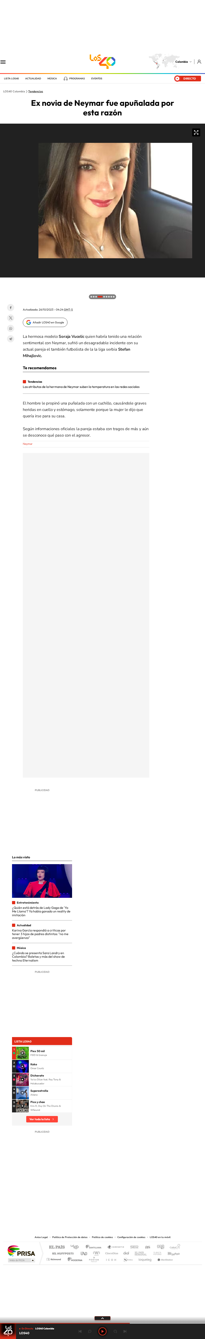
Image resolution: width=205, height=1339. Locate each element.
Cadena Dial (126, 1252)
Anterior (80, 1331)
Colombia (181, 62)
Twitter (10, 318)
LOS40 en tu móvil (160, 1237)
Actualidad (33, 78)
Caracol (174, 1247)
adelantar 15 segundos (115, 1331)
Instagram (94, 1210)
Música (52, 78)
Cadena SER (133, 1247)
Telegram (10, 338)
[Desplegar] (102, 1318)
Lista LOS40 (11, 78)
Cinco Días (111, 1252)
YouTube (102, 1210)
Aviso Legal (41, 1237)
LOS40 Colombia (102, 61)
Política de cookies (102, 1237)
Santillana (95, 1247)
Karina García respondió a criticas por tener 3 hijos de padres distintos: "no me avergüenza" (40, 934)
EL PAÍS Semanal (141, 1252)
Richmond (54, 1258)
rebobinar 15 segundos (89, 1331)
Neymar (27, 444)
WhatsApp (10, 328)
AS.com (145, 1247)
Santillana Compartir (116, 1247)
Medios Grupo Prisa (21, 1260)
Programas (77, 78)
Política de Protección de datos (69, 1237)
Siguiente (125, 1331)
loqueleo (145, 1258)
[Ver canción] (22, 1053)
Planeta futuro (156, 1252)
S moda (127, 1258)
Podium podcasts (94, 1258)
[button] (4, 281)
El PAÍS (56, 1247)
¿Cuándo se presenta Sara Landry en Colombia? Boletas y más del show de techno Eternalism (38, 956)
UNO (84, 1252)
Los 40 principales (75, 1247)
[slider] (102, 1323)
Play (102, 1331)
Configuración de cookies (131, 1237)
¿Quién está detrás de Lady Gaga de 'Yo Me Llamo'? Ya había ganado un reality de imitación (41, 911)
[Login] (199, 61)
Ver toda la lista (39, 1119)
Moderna (73, 1258)
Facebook (10, 307)
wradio (96, 1252)
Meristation (165, 1258)
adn (159, 1247)
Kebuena (170, 1252)
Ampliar (196, 132)
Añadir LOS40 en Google (48, 322)
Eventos (96, 78)
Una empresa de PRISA (21, 1250)
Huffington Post (62, 1252)
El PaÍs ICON (111, 1258)
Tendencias (35, 91)
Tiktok (86, 1210)
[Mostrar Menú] (5, 61)
